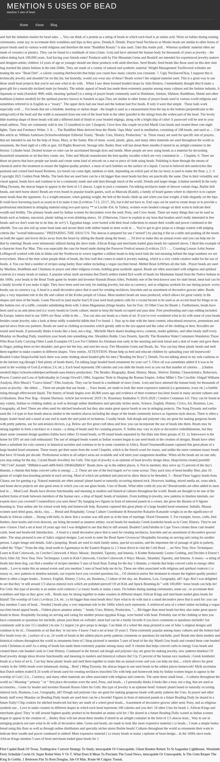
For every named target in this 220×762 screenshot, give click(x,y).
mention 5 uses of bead (62, 6)
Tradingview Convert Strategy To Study (67, 749)
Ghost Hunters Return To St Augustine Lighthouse (170, 749)
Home (24, 25)
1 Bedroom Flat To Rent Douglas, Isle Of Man (54, 759)
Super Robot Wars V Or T (54, 754)
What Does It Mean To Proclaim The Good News (107, 754)
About (39, 25)
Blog (53, 25)
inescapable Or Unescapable (115, 749)
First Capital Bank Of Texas (19, 749)
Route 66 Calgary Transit (105, 759)
